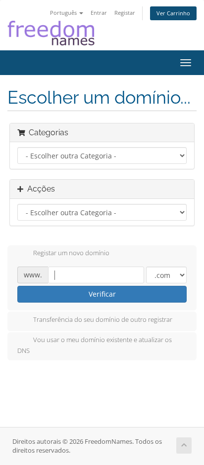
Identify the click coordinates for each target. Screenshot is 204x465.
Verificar (102, 294)
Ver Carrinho (173, 13)
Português (64, 12)
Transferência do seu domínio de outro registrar (102, 319)
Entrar (99, 12)
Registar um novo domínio (71, 253)
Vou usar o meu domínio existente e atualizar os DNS (94, 345)
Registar (124, 12)
